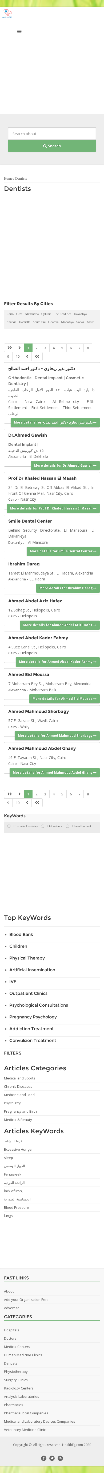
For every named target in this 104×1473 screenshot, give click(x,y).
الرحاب (13, 413)
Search (54, 145)
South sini (39, 322)
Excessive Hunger (18, 1149)
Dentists (21, 178)
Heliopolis (28, 615)
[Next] (27, 356)
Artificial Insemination (32, 969)
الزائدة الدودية (14, 1182)
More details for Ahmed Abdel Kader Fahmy (56, 661)
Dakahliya (80, 314)
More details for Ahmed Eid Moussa (63, 698)
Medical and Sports (19, 1078)
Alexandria (32, 314)
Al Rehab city (66, 401)
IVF (12, 981)
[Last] (37, 356)
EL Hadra (37, 578)
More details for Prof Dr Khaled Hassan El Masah (51, 508)
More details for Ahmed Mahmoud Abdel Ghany (53, 772)
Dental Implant (49, 377)
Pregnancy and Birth (20, 1111)
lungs (8, 1215)
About (9, 1291)
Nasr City (28, 499)
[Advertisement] (52, 61)
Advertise (11, 1307)
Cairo (10, 314)
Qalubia (46, 314)
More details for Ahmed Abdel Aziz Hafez (58, 625)
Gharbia (53, 322)
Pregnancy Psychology (33, 1016)
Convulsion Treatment (32, 1040)
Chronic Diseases (18, 1086)
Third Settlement (77, 407)
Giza (19, 314)
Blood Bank (21, 934)
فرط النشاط (13, 1141)
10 (17, 356)
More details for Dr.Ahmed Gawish (63, 465)
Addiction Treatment (31, 1028)
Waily (24, 726)
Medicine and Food (19, 1094)
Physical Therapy (27, 958)
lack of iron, (13, 1190)
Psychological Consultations (38, 1005)
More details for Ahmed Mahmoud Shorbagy (55, 735)
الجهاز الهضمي (14, 1166)
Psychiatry (12, 1103)
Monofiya (67, 322)
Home (8, 178)
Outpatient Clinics (28, 993)
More (90, 322)
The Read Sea (62, 314)
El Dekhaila (38, 456)
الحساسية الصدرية (17, 1199)
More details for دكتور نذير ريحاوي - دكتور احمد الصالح (53, 422)
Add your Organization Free (26, 1299)
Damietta (24, 322)
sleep (8, 1157)
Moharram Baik (42, 689)
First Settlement (45, 407)
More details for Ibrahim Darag (66, 588)
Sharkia (11, 322)
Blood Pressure (16, 1207)
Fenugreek (12, 1174)
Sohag (80, 322)
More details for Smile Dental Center (61, 551)
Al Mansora (38, 542)
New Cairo (35, 401)
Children (18, 946)
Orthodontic (19, 377)
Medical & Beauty (18, 1119)
